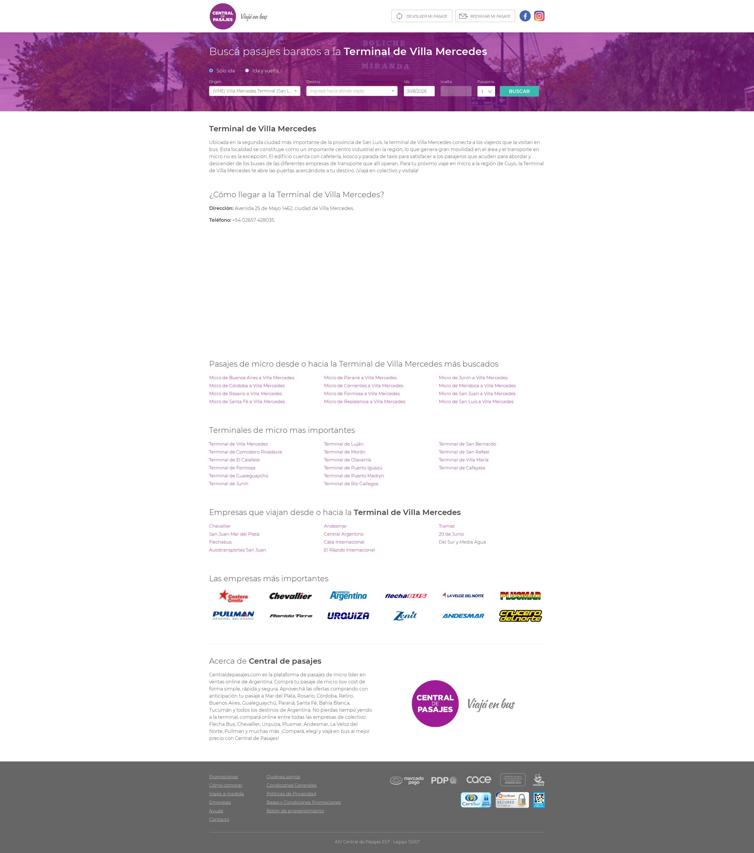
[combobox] (254, 91)
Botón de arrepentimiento (295, 811)
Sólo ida (225, 71)
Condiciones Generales (292, 785)
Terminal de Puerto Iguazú (353, 468)
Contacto (219, 819)
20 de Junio (451, 534)
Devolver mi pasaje (426, 16)
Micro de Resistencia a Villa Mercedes (364, 401)
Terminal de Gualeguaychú (238, 475)
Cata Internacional (344, 542)
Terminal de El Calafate (234, 460)
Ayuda (216, 811)
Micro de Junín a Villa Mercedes (473, 377)
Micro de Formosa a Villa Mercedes (362, 393)
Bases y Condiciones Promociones (304, 802)
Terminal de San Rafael (464, 452)
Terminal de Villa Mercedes (238, 444)
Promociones (223, 776)
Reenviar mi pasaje (490, 16)
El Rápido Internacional (349, 550)
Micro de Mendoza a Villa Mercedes (477, 385)
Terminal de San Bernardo (467, 444)
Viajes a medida (226, 793)
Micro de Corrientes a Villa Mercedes (363, 385)
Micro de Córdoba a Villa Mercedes (247, 385)
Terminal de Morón (344, 452)
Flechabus (220, 542)
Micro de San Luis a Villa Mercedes (476, 401)
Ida (406, 81)
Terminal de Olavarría (347, 460)
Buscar (519, 91)
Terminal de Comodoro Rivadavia (245, 452)
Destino (313, 81)
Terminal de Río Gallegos (351, 483)
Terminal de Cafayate (462, 468)
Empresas (220, 802)
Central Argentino (343, 534)
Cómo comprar (225, 785)
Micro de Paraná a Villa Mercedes (360, 377)
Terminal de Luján (343, 444)
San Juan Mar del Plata (234, 534)
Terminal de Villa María (464, 460)
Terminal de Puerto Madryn (354, 475)
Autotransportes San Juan (237, 550)
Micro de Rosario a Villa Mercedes (245, 393)
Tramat (447, 526)
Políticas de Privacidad (291, 793)
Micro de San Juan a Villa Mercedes (477, 393)
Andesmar (335, 526)
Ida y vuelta (265, 71)
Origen (215, 81)
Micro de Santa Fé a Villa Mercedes (247, 401)
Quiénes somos (283, 776)
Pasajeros (485, 81)
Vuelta (446, 81)
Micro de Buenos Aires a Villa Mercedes (251, 377)
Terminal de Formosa (232, 468)
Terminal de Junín (228, 483)
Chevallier (220, 526)
